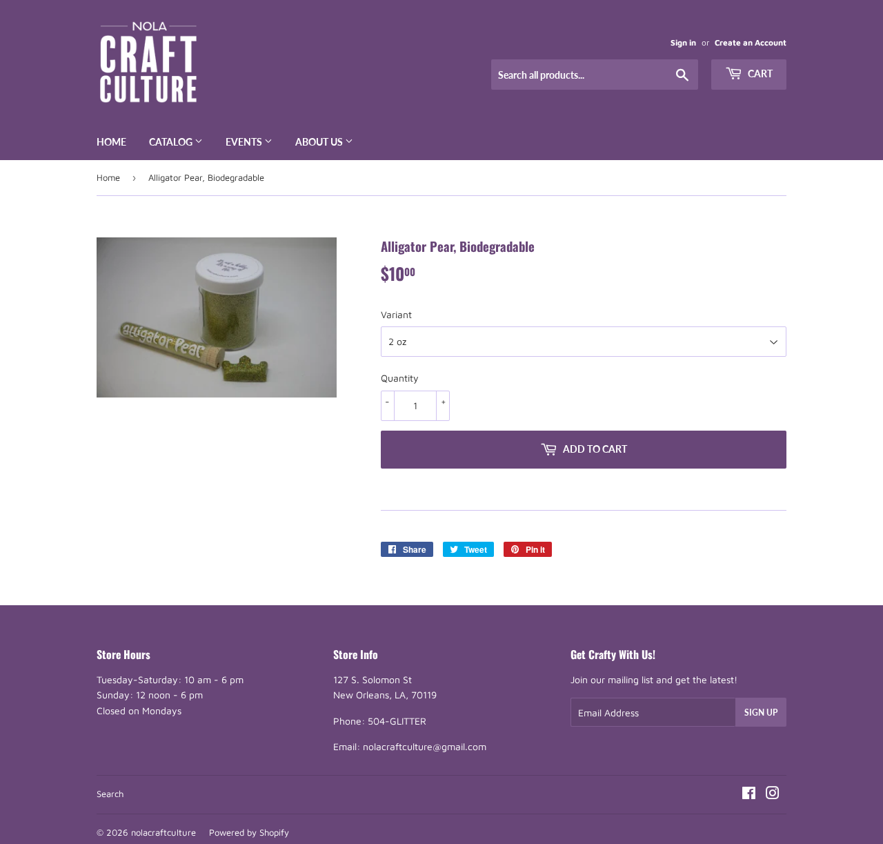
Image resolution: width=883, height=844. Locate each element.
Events (245, 142)
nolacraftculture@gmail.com (424, 746)
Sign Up (760, 712)
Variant (396, 314)
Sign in (683, 42)
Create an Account (750, 42)
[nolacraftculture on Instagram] (773, 795)
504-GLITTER (397, 721)
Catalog (172, 142)
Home (111, 142)
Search (110, 793)
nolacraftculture (163, 832)
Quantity (400, 378)
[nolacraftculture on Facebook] (749, 795)
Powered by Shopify (249, 832)
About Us (320, 142)
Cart (759, 73)
